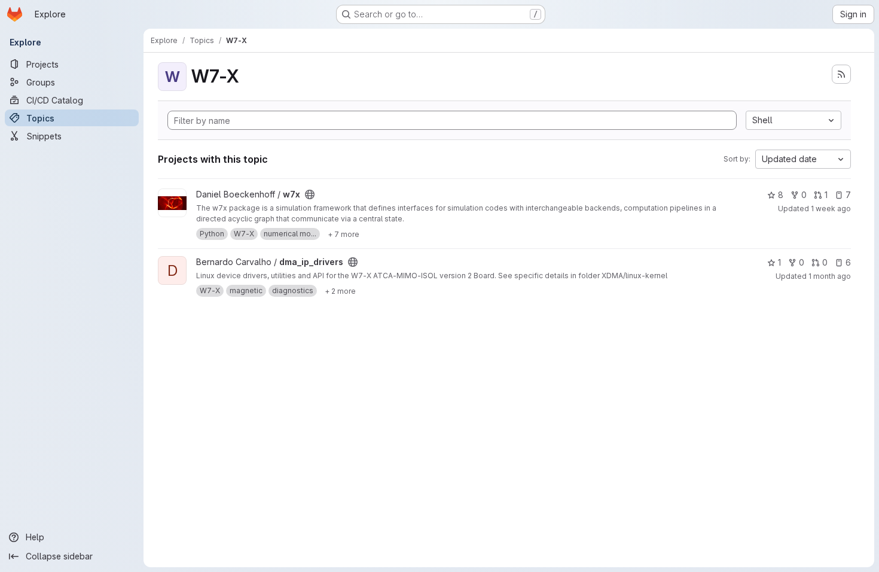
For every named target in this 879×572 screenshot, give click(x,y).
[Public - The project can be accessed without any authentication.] (310, 194)
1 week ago (831, 208)
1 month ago (829, 276)
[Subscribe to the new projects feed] (841, 74)
